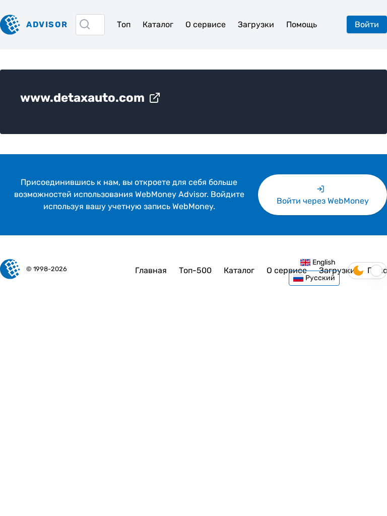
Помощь (301, 24)
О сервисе (205, 24)
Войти (367, 24)
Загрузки (256, 24)
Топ (124, 24)
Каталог (158, 24)
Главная (151, 270)
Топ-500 (195, 270)
